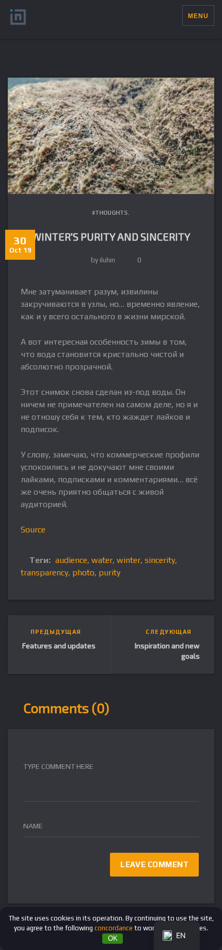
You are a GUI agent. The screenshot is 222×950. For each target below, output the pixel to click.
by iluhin (103, 260)
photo (83, 572)
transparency (44, 572)
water (102, 560)
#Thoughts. (110, 213)
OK (113, 938)
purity (109, 572)
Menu (198, 16)
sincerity (160, 560)
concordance (113, 928)
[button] (174, 15)
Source (33, 530)
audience (71, 560)
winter (128, 560)
